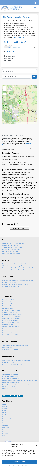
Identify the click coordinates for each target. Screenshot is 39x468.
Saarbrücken (6, 425)
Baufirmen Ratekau (8, 324)
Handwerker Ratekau (8, 302)
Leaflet (16, 123)
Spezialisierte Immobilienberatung (12, 247)
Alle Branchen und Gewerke (10, 376)
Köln (3, 429)
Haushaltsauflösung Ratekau (10, 322)
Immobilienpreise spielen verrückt (12, 364)
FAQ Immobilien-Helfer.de (10, 387)
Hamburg (5, 406)
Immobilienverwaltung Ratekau (11, 310)
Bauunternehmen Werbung (10, 245)
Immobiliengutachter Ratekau (11, 316)
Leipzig (4, 431)
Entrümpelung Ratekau (9, 329)
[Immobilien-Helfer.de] (11, 8)
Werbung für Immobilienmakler (11, 378)
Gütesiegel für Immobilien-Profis (11, 374)
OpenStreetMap (27, 123)
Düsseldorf (5, 427)
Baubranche (5, 203)
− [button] (4, 90)
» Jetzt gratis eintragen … (19, 228)
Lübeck (4, 435)
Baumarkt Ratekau (7, 333)
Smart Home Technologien (10, 349)
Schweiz (20, 396)
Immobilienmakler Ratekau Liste (11, 300)
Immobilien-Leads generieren (10, 383)
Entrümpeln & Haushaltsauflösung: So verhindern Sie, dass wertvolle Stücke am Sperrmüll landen (18, 269)
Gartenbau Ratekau (8, 308)
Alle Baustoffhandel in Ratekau (16, 17)
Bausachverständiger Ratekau (11, 318)
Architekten (27, 169)
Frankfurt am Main (7, 419)
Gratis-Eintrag (16, 47)
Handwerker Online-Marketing (11, 249)
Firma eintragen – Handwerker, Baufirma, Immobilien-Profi (19, 381)
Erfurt (4, 413)
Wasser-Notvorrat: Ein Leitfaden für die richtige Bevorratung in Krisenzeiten (16, 285)
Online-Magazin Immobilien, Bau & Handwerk (15, 385)
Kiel (3, 421)
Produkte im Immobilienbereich (11, 254)
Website (8, 47)
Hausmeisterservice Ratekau (11, 335)
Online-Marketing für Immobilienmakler (13, 243)
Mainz (4, 415)
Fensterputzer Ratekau (9, 304)
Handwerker (28, 143)
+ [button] (4, 87)
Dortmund (5, 417)
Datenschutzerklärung (23, 465)
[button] (36, 445)
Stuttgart (4, 410)
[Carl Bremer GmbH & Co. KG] (19, 102)
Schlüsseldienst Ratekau (9, 312)
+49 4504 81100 (10, 51)
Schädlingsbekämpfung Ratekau (11, 314)
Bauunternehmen (6, 145)
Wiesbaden (5, 433)
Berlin (4, 404)
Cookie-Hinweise (13, 465)
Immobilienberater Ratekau (10, 320)
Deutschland (7, 60)
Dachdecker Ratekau (8, 306)
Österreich (6, 396)
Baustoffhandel (24, 21)
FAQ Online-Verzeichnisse (10, 389)
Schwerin (5, 423)
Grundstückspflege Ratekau (10, 327)
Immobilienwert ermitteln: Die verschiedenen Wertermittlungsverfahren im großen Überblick (16, 265)
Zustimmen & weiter (19, 461)
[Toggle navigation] (35, 2)
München (5, 408)
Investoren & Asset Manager (10, 251)
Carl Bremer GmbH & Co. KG (15, 42)
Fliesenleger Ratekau (8, 331)
